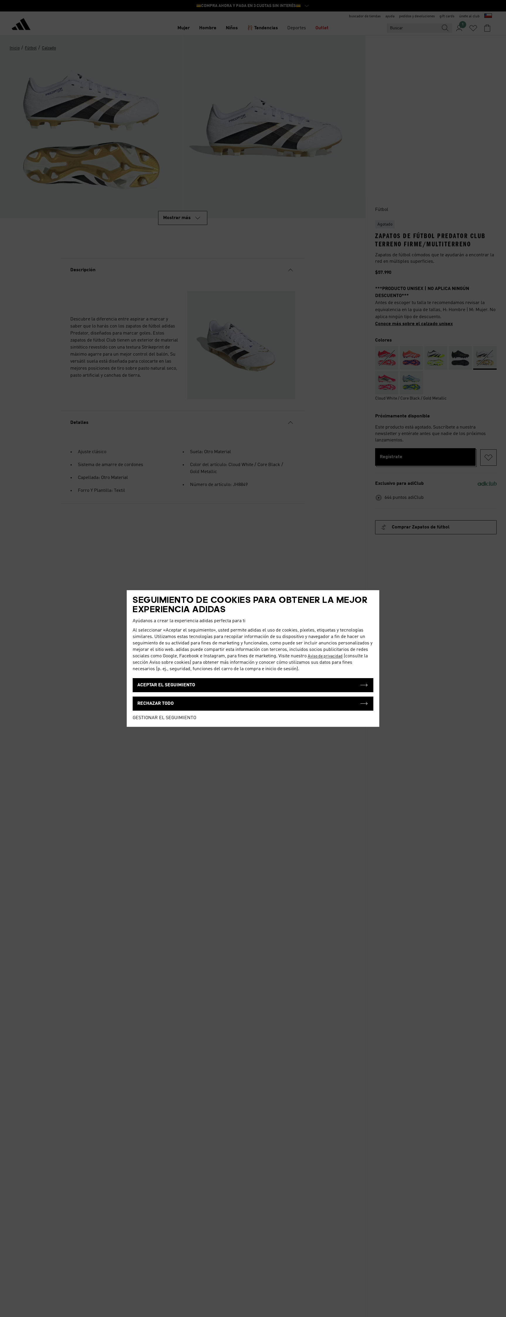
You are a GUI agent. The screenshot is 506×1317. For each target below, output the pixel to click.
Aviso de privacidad (325, 656)
